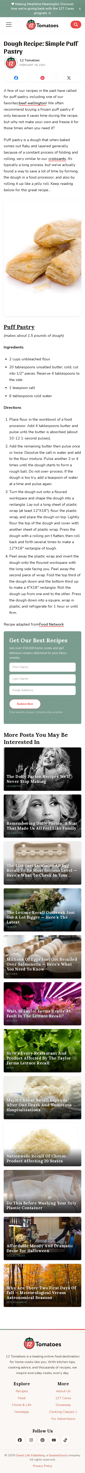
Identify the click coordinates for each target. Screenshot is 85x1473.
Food (21, 1398)
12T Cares (63, 1398)
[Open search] (76, 24)
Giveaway (63, 1404)
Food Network (51, 624)
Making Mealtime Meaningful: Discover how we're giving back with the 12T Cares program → (42, 8)
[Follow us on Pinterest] (42, 1440)
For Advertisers (63, 1418)
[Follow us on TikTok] (65, 1440)
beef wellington (32, 103)
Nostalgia (21, 1411)
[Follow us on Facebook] (19, 1440)
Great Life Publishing (30, 1455)
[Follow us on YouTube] (53, 1440)
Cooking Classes (61, 1411)
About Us (63, 1391)
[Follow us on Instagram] (31, 1440)
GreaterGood (58, 1455)
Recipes (22, 1391)
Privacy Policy (42, 1466)
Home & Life (21, 1404)
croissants (57, 158)
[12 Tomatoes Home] (42, 1343)
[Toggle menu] (9, 24)
